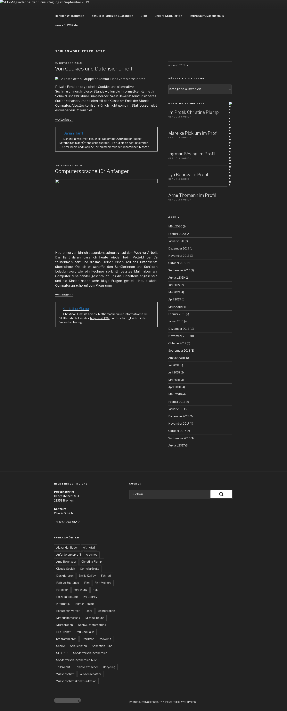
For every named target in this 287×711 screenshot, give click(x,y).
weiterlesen (64, 119)
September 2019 (179, 270)
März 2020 (175, 226)
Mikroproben (64, 624)
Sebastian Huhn (102, 646)
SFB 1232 (62, 653)
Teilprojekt (63, 667)
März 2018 (175, 394)
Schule (60, 646)
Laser (88, 610)
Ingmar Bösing (84, 603)
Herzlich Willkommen (69, 15)
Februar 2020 (177, 233)
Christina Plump (91, 561)
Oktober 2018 (177, 343)
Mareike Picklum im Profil (193, 133)
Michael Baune (94, 617)
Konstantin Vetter (68, 610)
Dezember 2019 (178, 248)
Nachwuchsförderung (92, 624)
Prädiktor (88, 639)
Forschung (80, 589)
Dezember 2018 (178, 328)
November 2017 (178, 423)
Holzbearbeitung (67, 596)
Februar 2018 (176, 401)
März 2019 (175, 306)
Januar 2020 (176, 241)
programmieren (66, 639)
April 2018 (174, 387)
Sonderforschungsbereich (90, 653)
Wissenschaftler (90, 674)
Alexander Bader (67, 547)
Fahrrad (106, 575)
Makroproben (106, 610)
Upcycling (109, 667)
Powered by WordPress (180, 701)
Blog (144, 15)
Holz (95, 589)
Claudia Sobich (65, 568)
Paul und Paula (85, 631)
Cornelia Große (90, 568)
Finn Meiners (103, 582)
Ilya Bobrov (90, 596)
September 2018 (179, 350)
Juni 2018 (174, 372)
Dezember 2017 (178, 416)
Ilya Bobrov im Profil (188, 174)
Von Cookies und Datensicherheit (93, 69)
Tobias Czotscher (86, 667)
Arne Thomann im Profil (192, 195)
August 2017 (176, 445)
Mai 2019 (174, 292)
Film (87, 582)
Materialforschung (68, 617)
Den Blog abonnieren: (187, 103)
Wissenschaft (65, 674)
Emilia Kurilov (87, 575)
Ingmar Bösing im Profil (191, 153)
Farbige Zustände (67, 582)
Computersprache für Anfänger (92, 171)
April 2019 (174, 299)
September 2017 (179, 438)
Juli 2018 (173, 365)
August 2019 (176, 277)
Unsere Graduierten (168, 15)
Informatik (63, 603)
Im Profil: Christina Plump (193, 112)
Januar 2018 (176, 409)
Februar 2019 (176, 314)
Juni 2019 (174, 285)
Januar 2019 (176, 321)
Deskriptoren (65, 575)
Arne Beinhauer (66, 561)
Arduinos (91, 554)
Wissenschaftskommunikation (76, 681)
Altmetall (89, 547)
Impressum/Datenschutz (207, 15)
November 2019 (178, 255)
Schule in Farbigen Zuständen (112, 15)
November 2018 (178, 336)
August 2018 (176, 357)
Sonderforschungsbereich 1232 (76, 660)
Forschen (62, 589)
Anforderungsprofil (68, 554)
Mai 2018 (174, 379)
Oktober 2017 (177, 430)
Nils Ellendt (63, 631)
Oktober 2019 (177, 263)
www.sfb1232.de (66, 25)
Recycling (105, 639)
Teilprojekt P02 (100, 318)
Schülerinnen (78, 646)
